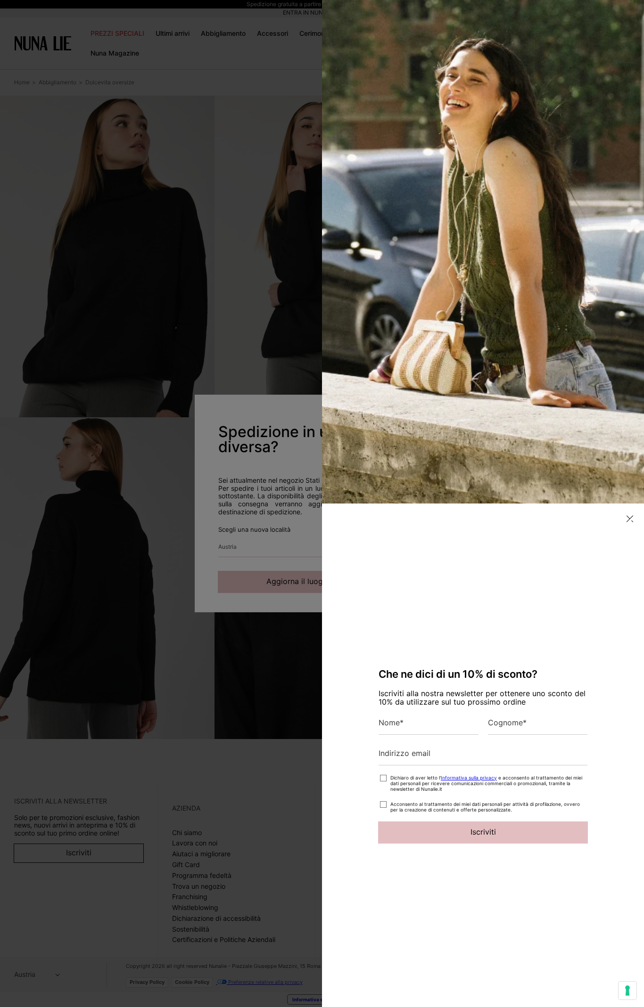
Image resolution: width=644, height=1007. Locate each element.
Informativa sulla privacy (469, 777)
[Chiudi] (630, 518)
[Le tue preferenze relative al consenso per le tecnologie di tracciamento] (627, 990)
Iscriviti (483, 831)
